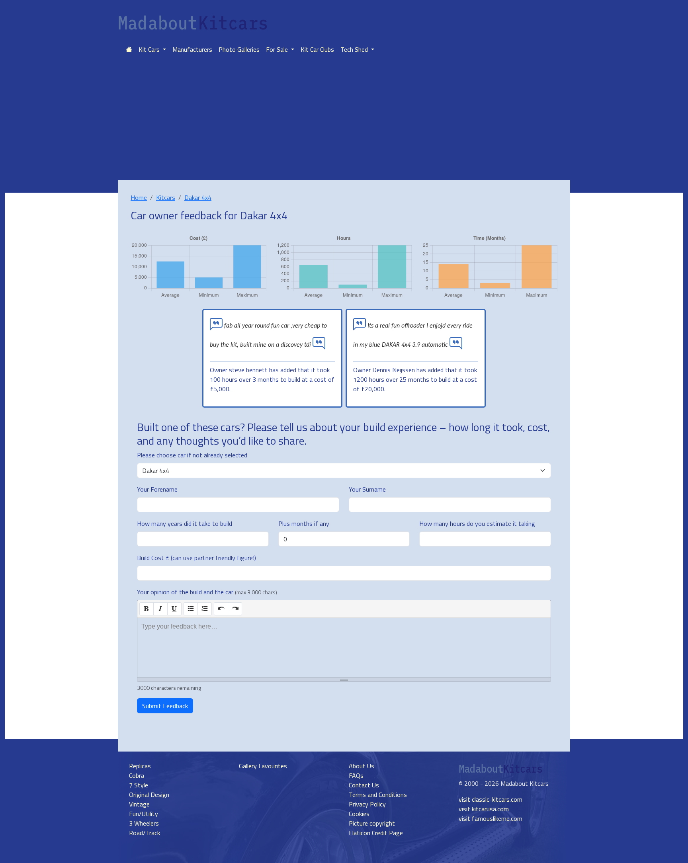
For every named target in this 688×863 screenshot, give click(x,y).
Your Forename (157, 489)
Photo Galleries (239, 49)
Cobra (136, 775)
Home (139, 197)
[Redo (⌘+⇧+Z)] (235, 608)
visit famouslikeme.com (490, 818)
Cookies (359, 813)
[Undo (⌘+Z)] (221, 608)
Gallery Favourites (263, 766)
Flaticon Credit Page (376, 833)
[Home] (129, 49)
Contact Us (364, 785)
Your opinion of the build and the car (207, 592)
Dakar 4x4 (197, 197)
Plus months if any (303, 523)
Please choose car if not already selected (192, 455)
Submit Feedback (165, 706)
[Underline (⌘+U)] (174, 608)
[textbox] (344, 648)
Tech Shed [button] (354, 49)
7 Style (138, 785)
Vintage (139, 804)
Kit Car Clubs (317, 49)
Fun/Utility (143, 813)
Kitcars (165, 197)
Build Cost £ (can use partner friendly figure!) (196, 557)
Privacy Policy (367, 804)
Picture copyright (372, 823)
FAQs (356, 775)
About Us (361, 766)
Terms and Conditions (378, 794)
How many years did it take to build (184, 523)
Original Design (149, 794)
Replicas (140, 766)
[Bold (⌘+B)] (146, 608)
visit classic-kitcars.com (490, 799)
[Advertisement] (344, 120)
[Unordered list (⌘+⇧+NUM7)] (191, 608)
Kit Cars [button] (150, 49)
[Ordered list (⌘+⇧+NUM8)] (204, 608)
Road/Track (144, 833)
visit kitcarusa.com (484, 809)
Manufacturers (192, 49)
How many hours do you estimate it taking (477, 523)
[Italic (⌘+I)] (160, 608)
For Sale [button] (277, 49)
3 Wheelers (144, 823)
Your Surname (367, 489)
